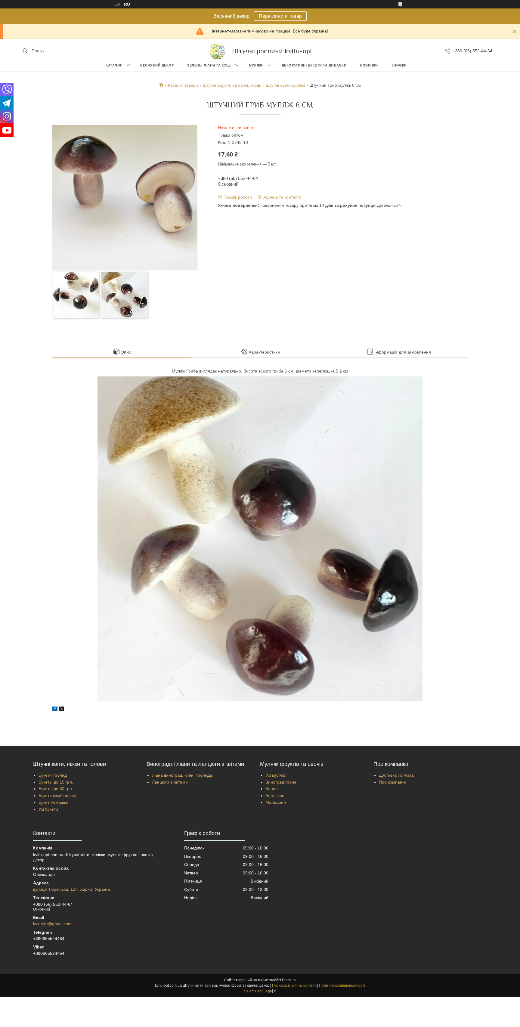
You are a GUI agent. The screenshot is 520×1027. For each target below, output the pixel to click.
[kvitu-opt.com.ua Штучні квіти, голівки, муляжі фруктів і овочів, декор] (217, 51)
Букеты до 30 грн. (56, 788)
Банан (271, 788)
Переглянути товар (280, 16)
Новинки (369, 65)
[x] (61, 709)
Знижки (399, 65)
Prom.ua (289, 980)
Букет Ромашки (53, 802)
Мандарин (275, 802)
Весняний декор (157, 65)
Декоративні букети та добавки (314, 65)
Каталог (114, 65)
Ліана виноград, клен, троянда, (182, 775)
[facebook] (54, 709)
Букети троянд (53, 775)
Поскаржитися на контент (294, 985)
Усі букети (48, 809)
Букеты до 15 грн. (56, 782)
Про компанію (393, 782)
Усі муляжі (275, 775)
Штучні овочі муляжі (285, 85)
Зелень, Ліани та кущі (209, 65)
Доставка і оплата (396, 775)
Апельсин (274, 795)
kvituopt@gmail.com (52, 923)
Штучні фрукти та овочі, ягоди (232, 85)
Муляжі (256, 65)
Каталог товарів (183, 85)
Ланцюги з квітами (170, 782)
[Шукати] (25, 51)
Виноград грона (280, 782)
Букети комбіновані (57, 795)
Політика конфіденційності (342, 985)
